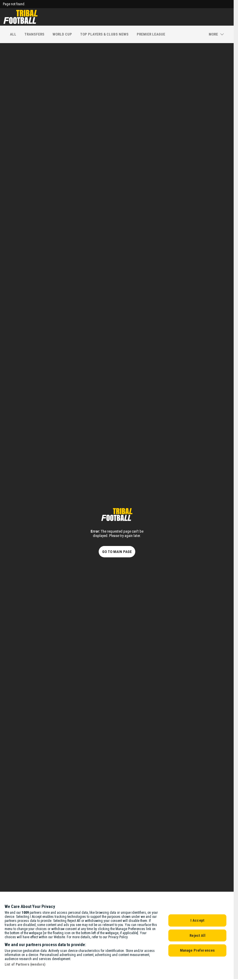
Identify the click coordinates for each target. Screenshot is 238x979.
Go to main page (117, 551)
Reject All (197, 935)
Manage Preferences (197, 950)
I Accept (197, 920)
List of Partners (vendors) (25, 964)
